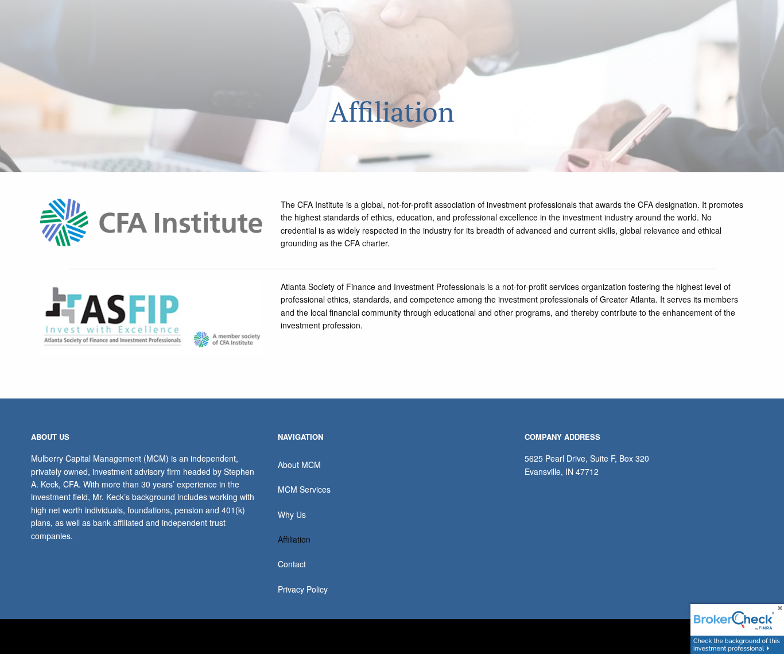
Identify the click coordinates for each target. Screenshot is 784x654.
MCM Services (304, 489)
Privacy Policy (303, 589)
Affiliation (294, 539)
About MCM (299, 464)
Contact (292, 564)
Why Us (292, 514)
